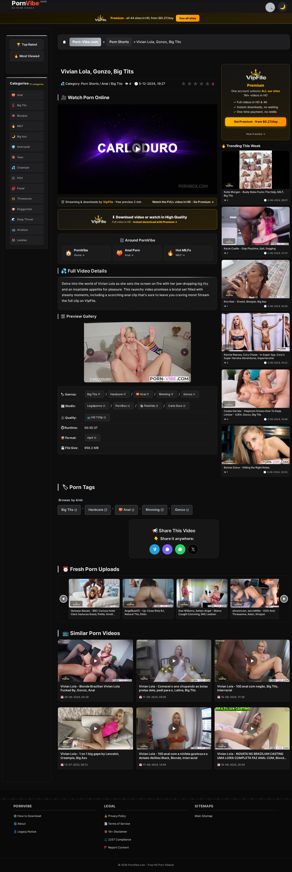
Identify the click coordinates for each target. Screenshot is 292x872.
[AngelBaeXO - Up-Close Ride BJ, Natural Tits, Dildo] (148, 593)
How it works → (255, 134)
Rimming (164, 394)
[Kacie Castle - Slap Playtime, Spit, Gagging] (256, 226)
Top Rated (27, 44)
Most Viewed (26, 56)
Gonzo (187, 394)
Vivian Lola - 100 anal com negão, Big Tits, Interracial (247, 688)
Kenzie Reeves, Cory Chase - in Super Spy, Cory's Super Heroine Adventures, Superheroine (254, 356)
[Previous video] (63, 599)
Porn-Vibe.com (85, 42)
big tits (203, 284)
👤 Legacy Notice (24, 831)
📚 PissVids (147, 405)
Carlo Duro (175, 405)
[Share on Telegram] (154, 549)
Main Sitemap (203, 816)
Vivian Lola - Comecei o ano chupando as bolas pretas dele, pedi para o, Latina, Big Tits (173, 688)
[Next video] (284, 599)
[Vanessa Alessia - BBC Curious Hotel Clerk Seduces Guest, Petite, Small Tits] (94, 593)
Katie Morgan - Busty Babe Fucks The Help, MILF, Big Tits (254, 194)
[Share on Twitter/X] (193, 549)
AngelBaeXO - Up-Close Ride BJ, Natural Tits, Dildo (145, 612)
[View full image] (137, 352)
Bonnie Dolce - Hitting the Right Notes (246, 467)
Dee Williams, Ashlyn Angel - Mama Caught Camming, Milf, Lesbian (199, 612)
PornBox (121, 405)
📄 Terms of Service (117, 823)
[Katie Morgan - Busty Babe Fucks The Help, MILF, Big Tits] (256, 170)
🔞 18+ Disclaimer (115, 831)
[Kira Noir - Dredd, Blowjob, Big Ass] (256, 279)
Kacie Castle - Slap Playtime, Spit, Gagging (250, 248)
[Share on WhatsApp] (180, 549)
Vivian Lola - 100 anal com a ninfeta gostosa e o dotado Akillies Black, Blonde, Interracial (173, 756)
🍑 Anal (141, 394)
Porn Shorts (119, 42)
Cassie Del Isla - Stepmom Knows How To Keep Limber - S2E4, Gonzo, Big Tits (252, 413)
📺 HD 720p (95, 417)
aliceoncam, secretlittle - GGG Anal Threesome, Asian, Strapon (253, 612)
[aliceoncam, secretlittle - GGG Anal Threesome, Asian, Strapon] (255, 593)
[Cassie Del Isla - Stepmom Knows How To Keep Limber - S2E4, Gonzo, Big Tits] (256, 389)
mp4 (90, 437)
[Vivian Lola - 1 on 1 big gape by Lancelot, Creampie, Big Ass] (95, 728)
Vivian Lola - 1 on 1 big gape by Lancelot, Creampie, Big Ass (89, 756)
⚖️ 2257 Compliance (117, 839)
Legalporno (94, 405)
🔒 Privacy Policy (115, 816)
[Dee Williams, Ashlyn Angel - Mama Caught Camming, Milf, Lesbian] (202, 593)
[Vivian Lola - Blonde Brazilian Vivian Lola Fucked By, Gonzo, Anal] (95, 661)
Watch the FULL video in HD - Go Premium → (183, 202)
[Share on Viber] (167, 549)
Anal (105, 84)
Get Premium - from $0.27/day (256, 121)
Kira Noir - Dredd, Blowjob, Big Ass (245, 301)
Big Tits (116, 84)
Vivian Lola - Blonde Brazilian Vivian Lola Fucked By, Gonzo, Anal (90, 688)
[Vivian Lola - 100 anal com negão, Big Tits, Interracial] (252, 661)
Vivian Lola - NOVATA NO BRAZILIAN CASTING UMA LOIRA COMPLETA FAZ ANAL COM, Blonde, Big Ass (252, 756)
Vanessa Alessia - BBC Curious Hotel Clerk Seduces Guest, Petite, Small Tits (93, 614)
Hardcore (116, 394)
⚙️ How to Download (27, 816)
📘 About (19, 823)
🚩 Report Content (116, 847)
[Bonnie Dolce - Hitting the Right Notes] (256, 445)
